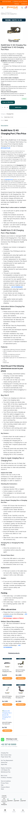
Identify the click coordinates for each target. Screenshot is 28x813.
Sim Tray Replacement (7, 760)
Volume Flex (4, 762)
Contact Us (24, 3)
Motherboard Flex (5, 772)
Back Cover (4, 775)
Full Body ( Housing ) (6, 777)
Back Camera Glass (6, 755)
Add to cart (18, 107)
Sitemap (16, 3)
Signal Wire (4, 764)
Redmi (6, 120)
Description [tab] (4, 125)
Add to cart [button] (7, 678)
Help (2, 785)
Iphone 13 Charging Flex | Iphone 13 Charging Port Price (20, 697)
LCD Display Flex (5, 770)
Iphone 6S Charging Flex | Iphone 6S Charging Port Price (6, 723)
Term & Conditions (6, 781)
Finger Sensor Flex (6, 756)
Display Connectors (6, 768)
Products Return (5, 787)
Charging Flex (8, 12)
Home (2, 12)
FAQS (2, 789)
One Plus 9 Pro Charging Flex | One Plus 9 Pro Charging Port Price (6, 670)
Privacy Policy (5, 783)
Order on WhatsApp (7, 102)
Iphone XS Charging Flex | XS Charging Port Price (7, 697)
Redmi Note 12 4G (8, 117)
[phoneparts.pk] (12, 8)
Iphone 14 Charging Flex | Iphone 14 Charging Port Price (20, 670)
